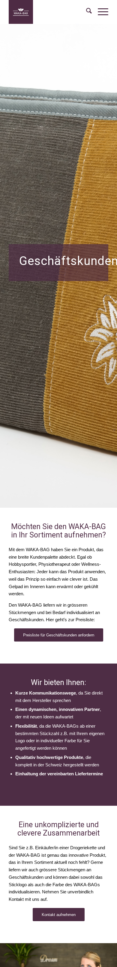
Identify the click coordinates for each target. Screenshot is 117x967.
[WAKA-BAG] (48, 12)
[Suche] (86, 12)
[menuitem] (86, 12)
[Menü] (100, 12)
